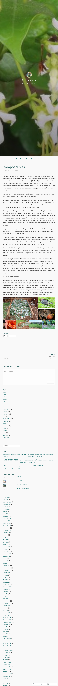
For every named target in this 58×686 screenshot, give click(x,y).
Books (4, 392)
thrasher (52, 466)
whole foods (10, 468)
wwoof (5, 440)
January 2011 (6, 601)
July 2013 (5, 558)
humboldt (30, 456)
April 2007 (5, 683)
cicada (41, 454)
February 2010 (6, 612)
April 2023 (5, 499)
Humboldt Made (7, 418)
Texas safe (48, 466)
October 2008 (6, 648)
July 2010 (5, 608)
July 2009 (5, 627)
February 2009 (7, 638)
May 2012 (5, 579)
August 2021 (6, 532)
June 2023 (6, 497)
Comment (50, 382)
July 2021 (5, 535)
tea (44, 466)
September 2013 (7, 554)
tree (3, 468)
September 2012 (7, 570)
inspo (15, 460)
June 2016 (5, 549)
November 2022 (7, 502)
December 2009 (7, 617)
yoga (21, 468)
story (41, 466)
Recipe (4, 428)
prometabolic (45, 462)
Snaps (40, 159)
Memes (33, 159)
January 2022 (6, 521)
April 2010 (5, 610)
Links (27, 159)
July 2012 (5, 575)
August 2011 (6, 591)
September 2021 (7, 530)
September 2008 (7, 650)
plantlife (23, 463)
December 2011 (7, 587)
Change (19, 476)
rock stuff (5, 430)
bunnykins (12, 454)
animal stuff (6, 409)
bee (7, 454)
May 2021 (5, 539)
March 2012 (6, 582)
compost (45, 454)
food (12, 456)
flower (8, 456)
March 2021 (6, 544)
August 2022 (6, 504)
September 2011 (7, 589)
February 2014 (6, 551)
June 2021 (5, 537)
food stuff (5, 414)
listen (28, 460)
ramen (51, 462)
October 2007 (6, 671)
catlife (25, 454)
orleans (11, 462)
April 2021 (5, 542)
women (14, 468)
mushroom (5, 462)
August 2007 (6, 676)
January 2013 (6, 565)
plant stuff (5, 426)
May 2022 (5, 511)
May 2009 (5, 631)
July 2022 (5, 506)
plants (27, 462)
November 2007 (7, 669)
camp (19, 454)
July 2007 (5, 678)
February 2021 (6, 546)
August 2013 (6, 556)
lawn (26, 460)
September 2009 (7, 622)
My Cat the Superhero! (23, 488)
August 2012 (6, 572)
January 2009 (6, 641)
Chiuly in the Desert (22, 484)
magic (31, 460)
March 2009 (6, 636)
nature (8, 462)
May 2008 (5, 660)
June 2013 (5, 561)
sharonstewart (29, 466)
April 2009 (5, 634)
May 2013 (5, 563)
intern (20, 460)
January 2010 (6, 615)
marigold (40, 460)
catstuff (29, 454)
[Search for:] (11, 445)
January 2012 (6, 584)
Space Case (29, 80)
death (48, 454)
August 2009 (6, 624)
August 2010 (6, 605)
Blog (16, 159)
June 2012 (5, 577)
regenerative (13, 466)
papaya (16, 462)
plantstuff (32, 462)
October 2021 (6, 528)
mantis (35, 460)
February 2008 (7, 662)
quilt (49, 462)
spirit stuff (5, 435)
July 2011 (5, 594)
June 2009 (6, 629)
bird (9, 454)
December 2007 (7, 667)
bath (5, 454)
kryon (23, 460)
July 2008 (5, 655)
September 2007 (7, 674)
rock (17, 466)
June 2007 (6, 681)
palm (14, 462)
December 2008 (7, 643)
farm (4, 457)
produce (40, 462)
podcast (36, 462)
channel (32, 454)
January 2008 (6, 664)
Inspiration (5, 421)
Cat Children (20, 480)
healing (25, 456)
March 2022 (6, 516)
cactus (16, 454)
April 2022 (5, 514)
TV (5, 468)
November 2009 (7, 620)
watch (7, 468)
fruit (15, 456)
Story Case (6, 437)
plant (19, 462)
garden (20, 456)
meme (44, 460)
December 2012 (7, 568)
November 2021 (7, 525)
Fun (4, 416)
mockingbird (51, 460)
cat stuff (5, 411)
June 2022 (6, 509)
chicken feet (37, 454)
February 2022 (7, 518)
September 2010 (7, 603)
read (5, 465)
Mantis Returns (50, 359)
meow (47, 460)
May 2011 (5, 598)
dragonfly (52, 454)
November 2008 (7, 645)
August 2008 (6, 652)
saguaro (20, 466)
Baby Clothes (7, 359)
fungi (17, 456)
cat (22, 454)
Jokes (22, 159)
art (3, 454)
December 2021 (7, 523)
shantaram (24, 466)
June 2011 (5, 596)
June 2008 (6, 657)
